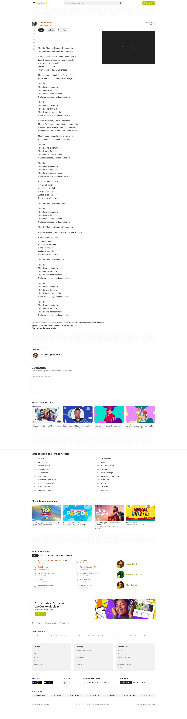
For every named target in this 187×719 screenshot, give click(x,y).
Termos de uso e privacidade (128, 654)
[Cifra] (34, 39)
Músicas (36, 650)
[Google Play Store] (37, 682)
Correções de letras (83, 661)
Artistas (36, 654)
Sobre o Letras (123, 661)
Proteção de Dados (124, 657)
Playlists (36, 661)
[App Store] (48, 682)
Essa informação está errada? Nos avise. (89, 322)
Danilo (44, 326)
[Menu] (34, 3)
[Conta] (153, 3)
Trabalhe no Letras (124, 664)
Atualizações (38, 664)
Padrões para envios (125, 668)
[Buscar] (120, 3)
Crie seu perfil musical (83, 650)
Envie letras (80, 657)
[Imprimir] (34, 42)
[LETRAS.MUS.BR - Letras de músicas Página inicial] (42, 3)
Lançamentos (38, 668)
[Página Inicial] (33, 623)
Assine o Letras (81, 664)
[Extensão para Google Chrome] (68, 682)
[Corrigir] (34, 45)
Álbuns (36, 657)
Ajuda (120, 650)
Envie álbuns (80, 654)
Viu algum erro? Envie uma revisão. (44, 328)
